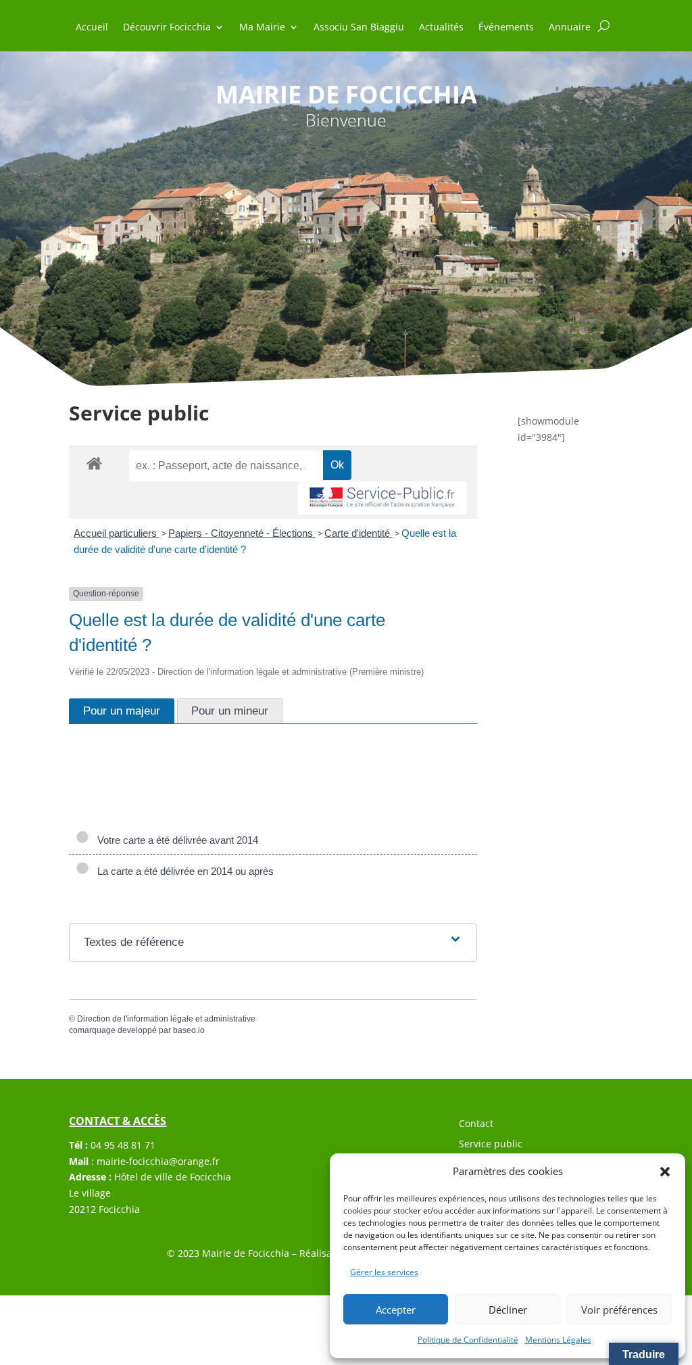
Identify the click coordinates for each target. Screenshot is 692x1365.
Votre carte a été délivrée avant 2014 (175, 840)
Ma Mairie (262, 27)
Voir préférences (619, 1309)
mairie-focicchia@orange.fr (158, 1161)
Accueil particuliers (116, 533)
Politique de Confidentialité (468, 1339)
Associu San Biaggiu (359, 27)
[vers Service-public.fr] (382, 497)
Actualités (441, 27)
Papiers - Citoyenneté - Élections (242, 533)
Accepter (396, 1309)
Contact (476, 1124)
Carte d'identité (358, 533)
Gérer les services (384, 1272)
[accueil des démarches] (94, 462)
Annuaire (570, 27)
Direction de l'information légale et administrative (166, 1019)
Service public (490, 1144)
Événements (506, 27)
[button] (665, 1171)
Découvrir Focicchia (167, 27)
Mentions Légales (558, 1339)
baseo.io (189, 1030)
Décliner (508, 1309)
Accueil (92, 27)
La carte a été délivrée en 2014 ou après (183, 871)
